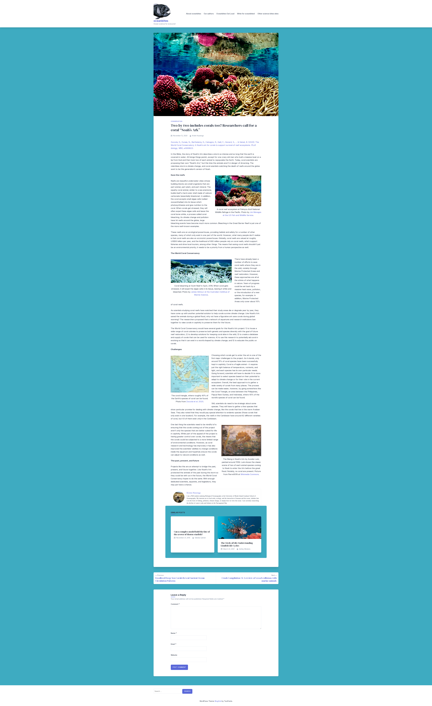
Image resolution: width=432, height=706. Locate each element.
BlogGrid (218, 701)
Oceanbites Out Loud (225, 14)
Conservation (176, 121)
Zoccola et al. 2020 (194, 401)
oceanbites (161, 20)
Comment (175, 604)
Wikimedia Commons (250, 474)
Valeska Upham (200, 538)
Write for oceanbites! (246, 14)
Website (174, 655)
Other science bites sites (268, 14)
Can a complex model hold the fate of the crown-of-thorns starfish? (192, 533)
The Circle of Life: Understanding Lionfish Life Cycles (237, 544)
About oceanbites (193, 14)
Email (173, 644)
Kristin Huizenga (198, 136)
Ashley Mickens (244, 549)
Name (174, 633)
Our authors (209, 14)
